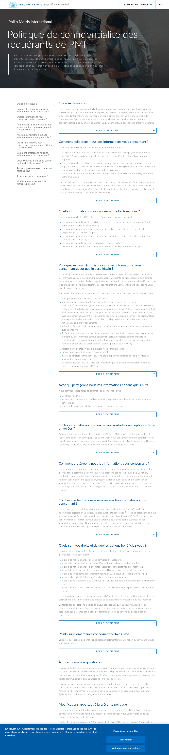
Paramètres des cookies (125, 731)
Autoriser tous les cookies (125, 748)
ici (101, 675)
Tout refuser (126, 739)
